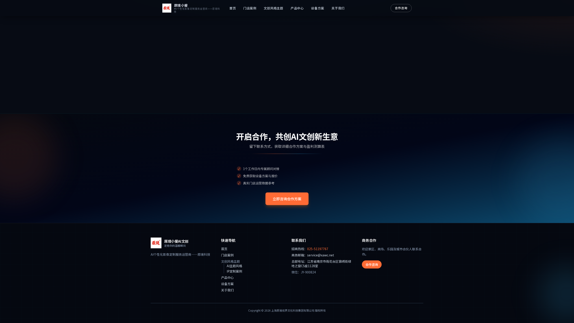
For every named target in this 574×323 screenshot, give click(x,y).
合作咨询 (401, 8)
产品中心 (297, 8)
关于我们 (337, 8)
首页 (232, 8)
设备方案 (317, 8)
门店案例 (249, 8)
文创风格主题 (273, 8)
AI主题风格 (234, 266)
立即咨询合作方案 (287, 198)
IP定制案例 (234, 271)
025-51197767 (317, 249)
